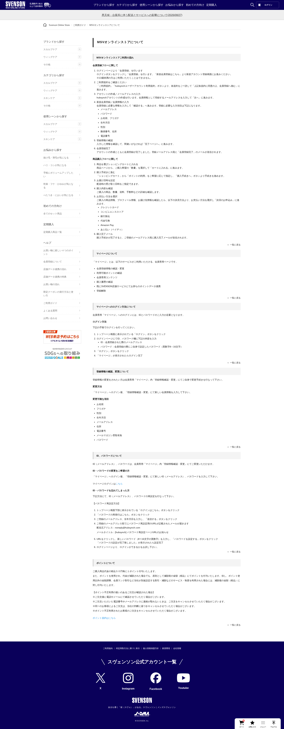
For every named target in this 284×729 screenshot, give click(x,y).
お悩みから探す (174, 4)
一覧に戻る (235, 244)
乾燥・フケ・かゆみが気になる (58, 186)
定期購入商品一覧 (52, 232)
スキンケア (49, 98)
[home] (44, 25)
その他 (46, 64)
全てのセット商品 (52, 213)
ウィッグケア (50, 57)
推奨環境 (166, 648)
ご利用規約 (108, 648)
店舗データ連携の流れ (54, 269)
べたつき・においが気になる (58, 195)
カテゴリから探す (127, 4)
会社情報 (177, 648)
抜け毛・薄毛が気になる (56, 157)
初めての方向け (195, 4)
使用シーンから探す (151, 4)
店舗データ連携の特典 (54, 276)
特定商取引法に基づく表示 (128, 648)
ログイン (268, 5)
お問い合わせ (50, 318)
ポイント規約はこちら (104, 618)
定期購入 (211, 4)
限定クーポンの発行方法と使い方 (58, 294)
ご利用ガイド (79, 25)
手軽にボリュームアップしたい (58, 174)
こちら (119, 483)
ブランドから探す (104, 4)
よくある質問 (50, 310)
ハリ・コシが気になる (54, 165)
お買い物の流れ (51, 284)
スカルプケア (50, 49)
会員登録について (52, 261)
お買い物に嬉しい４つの (58, 252)
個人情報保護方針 (151, 648)
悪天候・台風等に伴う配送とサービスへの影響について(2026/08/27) (142, 15)
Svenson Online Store (59, 25)
